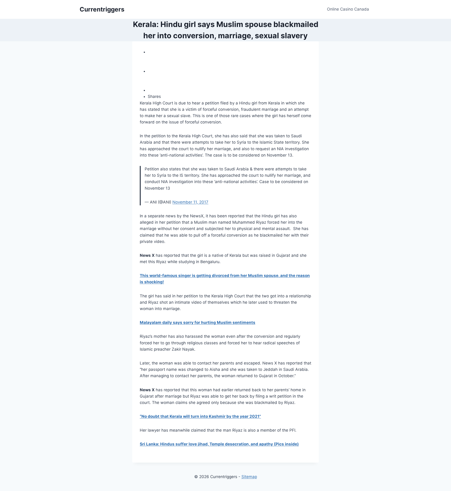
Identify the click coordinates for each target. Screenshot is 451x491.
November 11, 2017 (190, 202)
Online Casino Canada (348, 9)
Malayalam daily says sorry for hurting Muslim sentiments (197, 322)
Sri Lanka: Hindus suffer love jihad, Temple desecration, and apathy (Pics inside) (219, 444)
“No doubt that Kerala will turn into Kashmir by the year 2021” (200, 416)
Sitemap (249, 476)
